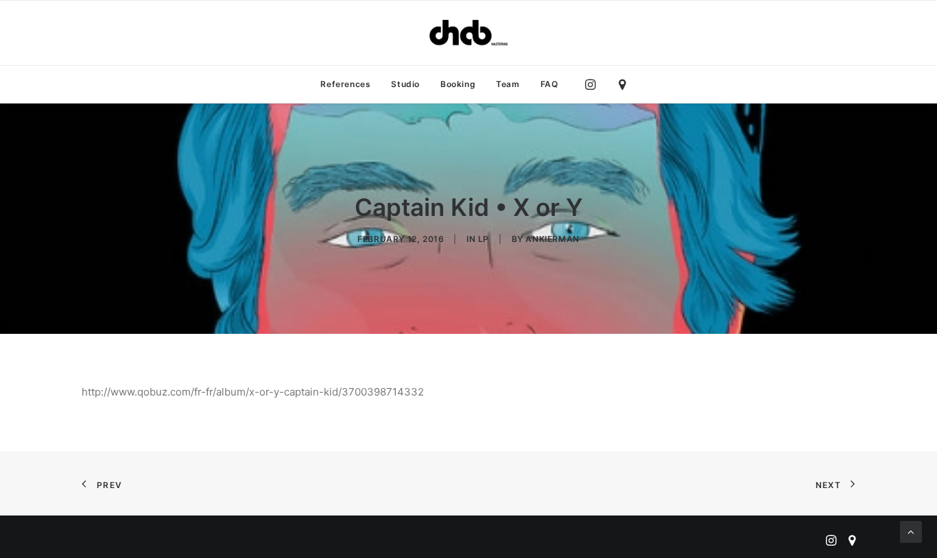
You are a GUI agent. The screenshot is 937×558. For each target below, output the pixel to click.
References (345, 84)
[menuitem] (345, 84)
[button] (593, 84)
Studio (405, 84)
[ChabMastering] (468, 33)
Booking (457, 84)
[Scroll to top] (911, 530)
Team (507, 84)
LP (483, 239)
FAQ (549, 84)
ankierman (552, 239)
